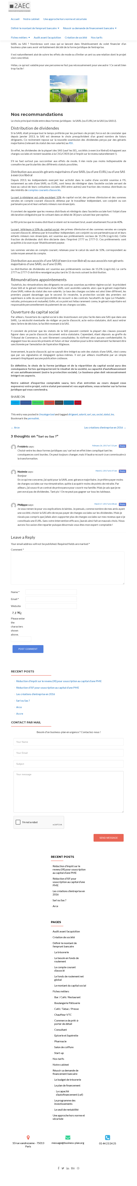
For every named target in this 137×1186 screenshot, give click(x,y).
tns (112, 414)
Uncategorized (46, 414)
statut (107, 414)
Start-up (59, 1052)
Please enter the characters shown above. (18, 626)
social (99, 414)
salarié (82, 414)
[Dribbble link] (78, 1168)
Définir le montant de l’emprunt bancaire (34, 28)
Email (15, 598)
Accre (19, 713)
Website (16, 605)
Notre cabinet (31, 18)
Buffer (59, 402)
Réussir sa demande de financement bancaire (88, 28)
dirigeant (73, 414)
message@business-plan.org (68, 1142)
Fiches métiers (19, 37)
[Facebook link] (58, 1168)
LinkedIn (69, 402)
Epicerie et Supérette (66, 1035)
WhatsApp (37, 402)
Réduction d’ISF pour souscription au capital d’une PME (47, 687)
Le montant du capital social (70, 985)
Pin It (78, 402)
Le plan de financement (67, 1085)
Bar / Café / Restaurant (67, 997)
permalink (33, 418)
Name (15, 591)
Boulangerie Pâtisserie (67, 1002)
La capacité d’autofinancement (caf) (69, 1093)
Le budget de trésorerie (67, 1079)
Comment (17, 549)
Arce (15, 427)
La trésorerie (61, 952)
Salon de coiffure (64, 1047)
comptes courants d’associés (44, 190)
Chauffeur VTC (63, 1014)
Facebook (26, 402)
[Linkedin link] (67, 1168)
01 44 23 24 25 (107, 1143)
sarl (89, 414)
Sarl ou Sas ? (23, 700)
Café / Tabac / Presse (66, 1008)
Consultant (60, 1029)
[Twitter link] (62, 1168)
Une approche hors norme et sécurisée (65, 18)
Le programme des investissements (65, 1102)
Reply (122, 446)
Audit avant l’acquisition (47, 37)
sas (93, 414)
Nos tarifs (96, 37)
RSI (71, 143)
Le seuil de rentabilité (66, 1109)
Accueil (15, 18)
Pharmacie (60, 1041)
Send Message (108, 837)
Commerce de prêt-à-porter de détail (66, 1022)
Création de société (76, 37)
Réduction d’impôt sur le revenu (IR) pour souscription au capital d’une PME (59, 681)
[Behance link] (73, 1168)
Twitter (15, 402)
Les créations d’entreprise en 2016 (105, 427)
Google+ (49, 402)
